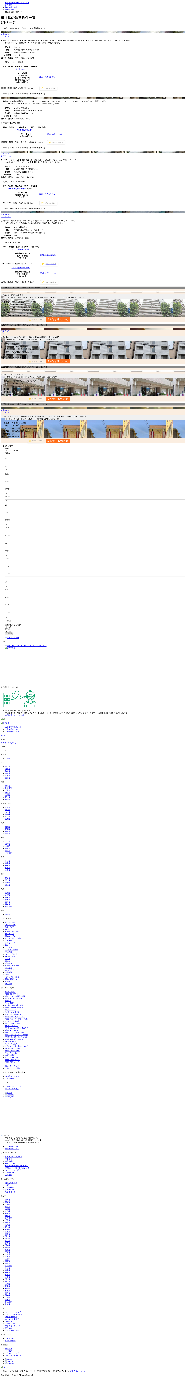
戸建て (7, 959)
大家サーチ (9, 1078)
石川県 (7, 812)
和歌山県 (8, 853)
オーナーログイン (12, 731)
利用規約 (8, 1351)
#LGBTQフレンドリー (13, 1062)
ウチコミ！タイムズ (13, 1312)
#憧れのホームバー (12, 1053)
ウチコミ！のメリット (9, 743)
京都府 (7, 846)
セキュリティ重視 (12, 977)
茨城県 (7, 795)
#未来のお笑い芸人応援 (14, 1005)
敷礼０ (7, 929)
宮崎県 (7, 904)
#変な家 (8, 1001)
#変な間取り (10, 1003)
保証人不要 (9, 934)
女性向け (8, 941)
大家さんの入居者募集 (13, 1314)
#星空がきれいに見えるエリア (16, 1028)
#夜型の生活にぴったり (14, 1048)
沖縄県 (7, 914)
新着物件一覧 (10, 1192)
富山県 (7, 816)
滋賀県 (7, 848)
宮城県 (7, 773)
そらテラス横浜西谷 (24, 130)
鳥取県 (7, 868)
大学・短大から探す (13, 1068)
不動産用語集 (10, 1324)
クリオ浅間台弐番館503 (17, 189)
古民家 (7, 961)
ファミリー (9, 947)
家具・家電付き (11, 979)
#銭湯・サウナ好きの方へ (15, 1017)
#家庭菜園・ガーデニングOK (16, 1019)
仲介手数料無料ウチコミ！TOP (17, 3)
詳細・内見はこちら (47, 77)
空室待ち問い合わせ (57, 319)
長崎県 (7, 897)
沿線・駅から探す (12, 1066)
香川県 (7, 880)
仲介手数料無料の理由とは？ (16, 1166)
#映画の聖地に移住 (12, 1051)
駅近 (7, 945)
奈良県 (7, 851)
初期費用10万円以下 (13, 965)
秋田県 (7, 771)
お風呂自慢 (9, 970)
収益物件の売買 (11, 1317)
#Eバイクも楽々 (11, 1044)
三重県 (7, 834)
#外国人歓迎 (10, 992)
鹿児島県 (8, 906)
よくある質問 (10, 1338)
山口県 (7, 870)
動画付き (8, 963)
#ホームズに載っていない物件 (16, 1035)
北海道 (7, 758)
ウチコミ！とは (11, 1159)
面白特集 (8, 1328)
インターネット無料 (13, 938)
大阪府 (7, 842)
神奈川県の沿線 (11, 7)
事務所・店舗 (10, 956)
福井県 (7, 819)
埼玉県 (7, 793)
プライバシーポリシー (13, 1353)
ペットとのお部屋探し (13, 1170)
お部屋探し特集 (11, 1183)
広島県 (7, 863)
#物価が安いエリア (12, 1030)
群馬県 (7, 799)
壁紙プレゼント (11, 936)
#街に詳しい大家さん (13, 1014)
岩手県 (7, 769)
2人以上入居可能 (11, 950)
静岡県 (7, 829)
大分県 (7, 902)
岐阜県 (7, 831)
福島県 (7, 778)
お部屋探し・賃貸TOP (13, 1157)
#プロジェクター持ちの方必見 (16, 1046)
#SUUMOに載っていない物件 (16, 1037)
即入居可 (8, 968)
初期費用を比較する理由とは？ (17, 1168)
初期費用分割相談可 (13, 931)
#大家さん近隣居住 (12, 1012)
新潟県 (7, 814)
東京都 (7, 786)
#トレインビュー (11, 1057)
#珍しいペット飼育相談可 (15, 996)
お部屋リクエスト (12, 1076)
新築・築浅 (9, 927)
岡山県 (7, 861)
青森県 (7, 766)
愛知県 (7, 827)
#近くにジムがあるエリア (15, 1023)
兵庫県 (7, 844)
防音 (7, 975)
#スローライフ (10, 1010)
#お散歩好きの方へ (12, 1060)
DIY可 (7, 981)
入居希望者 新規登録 (13, 727)
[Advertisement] (93, 668)
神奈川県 (8, 5)
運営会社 (8, 1349)
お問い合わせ (10, 1341)
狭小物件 (8, 984)
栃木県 (7, 797)
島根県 (7, 865)
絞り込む (9, 633)
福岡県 (7, 893)
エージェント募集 (12, 1319)
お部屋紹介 (9, 1190)
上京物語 (8, 1175)
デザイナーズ (10, 943)
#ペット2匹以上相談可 (13, 998)
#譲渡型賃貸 (10, 1055)
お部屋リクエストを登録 (14, 715)
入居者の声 (9, 1172)
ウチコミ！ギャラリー (13, 1326)
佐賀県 (7, 895)
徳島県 (7, 885)
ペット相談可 (10, 922)
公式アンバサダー (12, 1330)
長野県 (7, 810)
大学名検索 (9, 1187)
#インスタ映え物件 (12, 1021)
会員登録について (12, 1161)
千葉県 (7, 790)
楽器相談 (8, 972)
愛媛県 (7, 878)
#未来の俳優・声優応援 (14, 1007)
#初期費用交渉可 (11, 994)
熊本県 (7, 900)
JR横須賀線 (9, 9)
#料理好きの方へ (11, 1026)
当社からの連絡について (14, 1355)
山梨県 (7, 807)
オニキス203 (20, 69)
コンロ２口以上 (11, 954)
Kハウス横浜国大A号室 (21, 249)
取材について (10, 1163)
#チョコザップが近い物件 (15, 1032)
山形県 (7, 776)
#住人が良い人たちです (14, 1039)
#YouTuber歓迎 (10, 1042)
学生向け (8, 952)
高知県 (7, 882)
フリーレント (10, 925)
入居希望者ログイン (13, 729)
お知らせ (8, 1321)
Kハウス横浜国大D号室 (21, 268)
